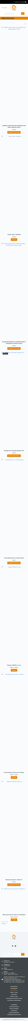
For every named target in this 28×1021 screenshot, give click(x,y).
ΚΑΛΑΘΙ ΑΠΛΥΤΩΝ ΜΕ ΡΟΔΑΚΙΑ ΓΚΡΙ (14, 450)
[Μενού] (25, 7)
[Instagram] (15, 946)
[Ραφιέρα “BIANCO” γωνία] (14, 614)
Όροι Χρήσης (14, 1010)
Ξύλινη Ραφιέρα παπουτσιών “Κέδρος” (14, 772)
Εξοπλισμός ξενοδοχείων (14, 1000)
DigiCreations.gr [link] (21, 1019)
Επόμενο (4, 923)
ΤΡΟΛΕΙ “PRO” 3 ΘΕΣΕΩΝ (14, 234)
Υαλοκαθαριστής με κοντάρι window (14, 558)
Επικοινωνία (14, 1004)
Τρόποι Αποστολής (14, 1006)
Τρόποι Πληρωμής (14, 1008)
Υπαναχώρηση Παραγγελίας (14, 1014)
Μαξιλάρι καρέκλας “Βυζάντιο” (14, 879)
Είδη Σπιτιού (14, 990)
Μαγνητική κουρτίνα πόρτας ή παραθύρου (14, 914)
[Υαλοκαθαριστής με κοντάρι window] (14, 507)
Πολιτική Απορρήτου (14, 1012)
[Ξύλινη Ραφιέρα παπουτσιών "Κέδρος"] (14, 721)
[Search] (22, 13)
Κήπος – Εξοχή (14, 992)
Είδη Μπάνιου (14, 988)
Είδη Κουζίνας (14, 986)
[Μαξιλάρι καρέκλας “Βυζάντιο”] (14, 829)
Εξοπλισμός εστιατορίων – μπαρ (14, 998)
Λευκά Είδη (14, 994)
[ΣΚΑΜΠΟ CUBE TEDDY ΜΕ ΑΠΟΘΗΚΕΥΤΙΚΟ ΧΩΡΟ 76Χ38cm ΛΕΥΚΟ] (14, 75)
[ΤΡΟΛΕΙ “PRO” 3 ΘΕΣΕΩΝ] (14, 184)
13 (7, 922)
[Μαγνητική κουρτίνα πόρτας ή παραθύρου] (14, 900)
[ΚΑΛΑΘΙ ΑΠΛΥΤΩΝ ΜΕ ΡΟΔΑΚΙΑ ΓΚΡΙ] (14, 400)
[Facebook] (12, 946)
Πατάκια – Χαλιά (14, 996)
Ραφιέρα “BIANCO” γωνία (14, 665)
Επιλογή (14, 239)
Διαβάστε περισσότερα (13, 455)
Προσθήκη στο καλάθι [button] (14, 132)
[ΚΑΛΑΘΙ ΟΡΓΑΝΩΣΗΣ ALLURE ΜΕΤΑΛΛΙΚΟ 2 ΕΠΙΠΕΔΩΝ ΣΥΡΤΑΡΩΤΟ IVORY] (14, 291)
